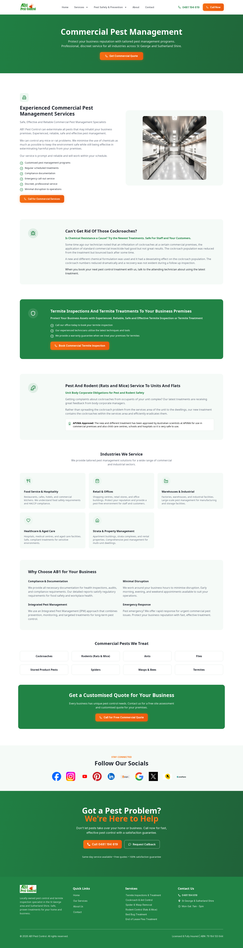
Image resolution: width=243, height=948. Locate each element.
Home (65, 7)
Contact (149, 7)
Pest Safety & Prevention (108, 7)
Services (79, 7)
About (136, 7)
